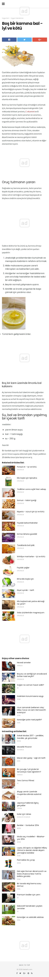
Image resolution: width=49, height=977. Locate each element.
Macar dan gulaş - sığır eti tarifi (31, 758)
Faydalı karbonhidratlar (27, 523)
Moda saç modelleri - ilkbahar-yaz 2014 (31, 837)
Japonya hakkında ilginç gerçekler (28, 804)
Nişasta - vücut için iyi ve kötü (30, 511)
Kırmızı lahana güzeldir (27, 534)
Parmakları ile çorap (26, 860)
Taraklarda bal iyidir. (26, 545)
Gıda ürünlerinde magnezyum (30, 612)
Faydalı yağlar (23, 567)
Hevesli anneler (24, 662)
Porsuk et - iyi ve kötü (27, 467)
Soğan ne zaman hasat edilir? (30, 685)
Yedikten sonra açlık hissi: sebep (31, 489)
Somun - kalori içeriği (26, 500)
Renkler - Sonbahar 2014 (28, 825)
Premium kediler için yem (28, 894)
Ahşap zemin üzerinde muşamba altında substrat (29, 793)
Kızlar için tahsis (24, 814)
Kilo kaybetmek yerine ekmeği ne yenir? (30, 602)
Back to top (24, 965)
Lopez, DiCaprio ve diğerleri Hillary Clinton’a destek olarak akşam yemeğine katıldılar (32, 850)
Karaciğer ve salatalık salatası (30, 917)
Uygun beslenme (17, 18)
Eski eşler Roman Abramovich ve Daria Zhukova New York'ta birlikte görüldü (31, 874)
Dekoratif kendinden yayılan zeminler (29, 907)
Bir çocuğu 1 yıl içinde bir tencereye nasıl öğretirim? (29, 770)
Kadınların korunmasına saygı (30, 696)
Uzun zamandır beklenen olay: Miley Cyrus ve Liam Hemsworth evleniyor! (31, 710)
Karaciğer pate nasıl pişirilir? (29, 719)
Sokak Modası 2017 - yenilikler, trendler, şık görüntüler (30, 736)
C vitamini (29, 111)
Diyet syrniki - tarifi (25, 590)
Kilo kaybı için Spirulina (27, 478)
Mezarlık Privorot (24, 747)
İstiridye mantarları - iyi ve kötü (31, 556)
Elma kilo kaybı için (25, 579)
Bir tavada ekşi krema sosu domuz (29, 884)
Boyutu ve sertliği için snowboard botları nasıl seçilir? (32, 675)
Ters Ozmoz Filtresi (25, 780)
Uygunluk (5, 18)
